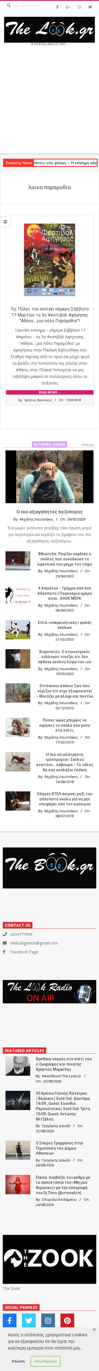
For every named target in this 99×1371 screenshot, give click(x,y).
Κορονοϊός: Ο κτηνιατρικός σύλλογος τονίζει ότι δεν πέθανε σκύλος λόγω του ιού (64, 656)
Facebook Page (24, 951)
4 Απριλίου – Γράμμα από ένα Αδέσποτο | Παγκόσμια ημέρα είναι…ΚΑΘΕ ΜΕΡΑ (64, 593)
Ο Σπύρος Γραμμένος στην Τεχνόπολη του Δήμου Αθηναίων (59, 1148)
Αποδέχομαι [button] (45, 1361)
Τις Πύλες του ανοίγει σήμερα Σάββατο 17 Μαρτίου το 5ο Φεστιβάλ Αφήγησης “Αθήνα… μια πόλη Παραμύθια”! (50, 314)
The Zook (11, 1288)
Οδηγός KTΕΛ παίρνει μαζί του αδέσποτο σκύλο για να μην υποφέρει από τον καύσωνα (64, 799)
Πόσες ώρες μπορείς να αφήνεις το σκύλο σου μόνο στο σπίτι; (64, 725)
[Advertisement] (49, 101)
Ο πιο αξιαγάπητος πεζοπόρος (49, 511)
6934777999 (21, 934)
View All (88, 445)
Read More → (50, 392)
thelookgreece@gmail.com (34, 943)
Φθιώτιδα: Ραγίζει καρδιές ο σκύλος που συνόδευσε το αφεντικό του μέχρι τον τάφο (64, 559)
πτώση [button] (18, 1361)
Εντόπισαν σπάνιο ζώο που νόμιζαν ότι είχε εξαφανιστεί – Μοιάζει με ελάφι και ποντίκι (65, 691)
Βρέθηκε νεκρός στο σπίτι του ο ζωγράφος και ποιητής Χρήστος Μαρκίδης (64, 1064)
